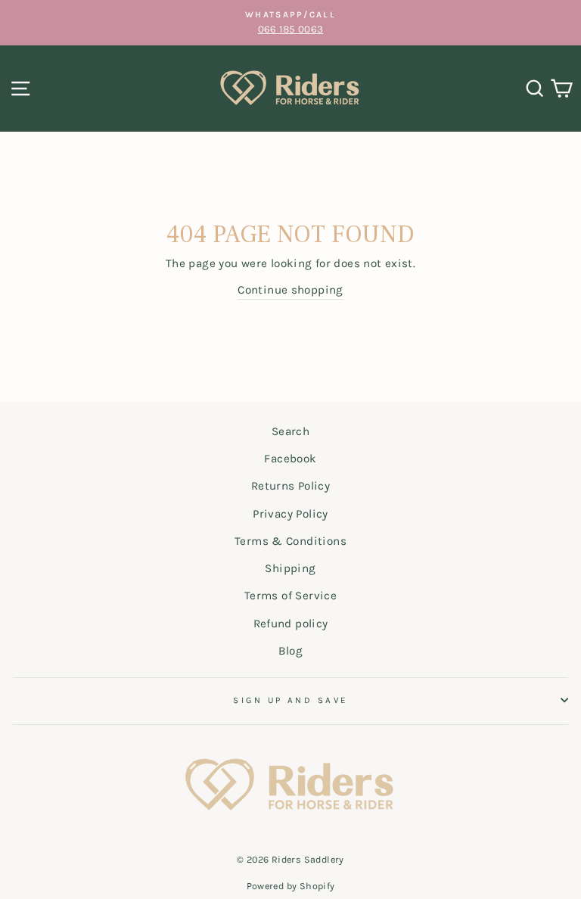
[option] (290, 23)
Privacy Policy (290, 514)
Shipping (290, 568)
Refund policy (290, 623)
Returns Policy (290, 486)
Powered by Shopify (291, 885)
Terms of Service (290, 595)
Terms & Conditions (290, 541)
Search (290, 431)
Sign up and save (290, 700)
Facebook (290, 458)
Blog (290, 651)
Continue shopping (290, 290)
